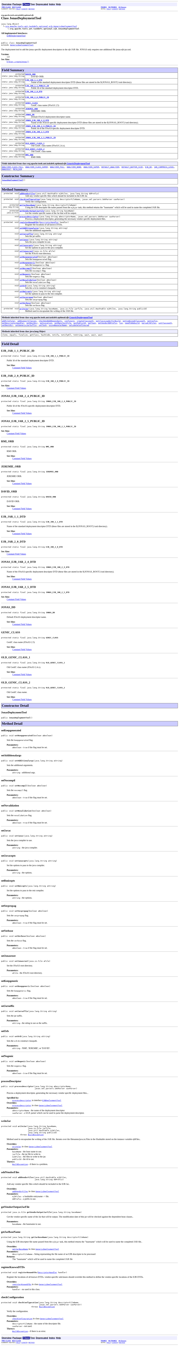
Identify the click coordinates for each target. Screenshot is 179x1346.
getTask (92, 323)
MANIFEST (6, 169)
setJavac (24, 240)
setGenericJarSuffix (25, 325)
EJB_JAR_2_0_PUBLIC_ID (37, 97)
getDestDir (32, 323)
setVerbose (25, 303)
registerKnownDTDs (29, 222)
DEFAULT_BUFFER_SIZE (132, 167)
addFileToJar (8, 321)
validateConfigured (79, 325)
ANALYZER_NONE (74, 167)
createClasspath (85, 321)
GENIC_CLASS (31, 103)
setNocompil (26, 268)
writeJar (24, 309)
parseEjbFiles (149, 323)
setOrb (23, 286)
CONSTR (24, 9)
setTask (43, 325)
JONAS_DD (29, 114)
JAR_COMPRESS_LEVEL (164, 167)
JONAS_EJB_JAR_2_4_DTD (37, 120)
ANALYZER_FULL (57, 167)
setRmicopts (26, 291)
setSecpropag (26, 297)
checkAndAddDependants (50, 321)
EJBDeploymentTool (16, 36)
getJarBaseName (27, 205)
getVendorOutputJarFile (32, 211)
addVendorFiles (27, 194)
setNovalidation (28, 280)
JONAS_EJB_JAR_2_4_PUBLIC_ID (40, 126)
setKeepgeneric (27, 263)
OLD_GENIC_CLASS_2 (34, 149)
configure (69, 321)
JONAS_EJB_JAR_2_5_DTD (37, 132)
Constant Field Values (22, 368)
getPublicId (79, 323)
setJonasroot (26, 251)
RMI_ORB (29, 155)
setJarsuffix (26, 234)
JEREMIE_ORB (31, 109)
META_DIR (17, 169)
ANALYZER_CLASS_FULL (12, 167)
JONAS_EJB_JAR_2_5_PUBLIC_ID (40, 138)
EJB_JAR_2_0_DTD (33, 91)
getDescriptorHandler (13, 323)
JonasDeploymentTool (12, 180)
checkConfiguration (30, 199)
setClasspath (165, 323)
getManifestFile (62, 323)
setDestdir (7, 325)
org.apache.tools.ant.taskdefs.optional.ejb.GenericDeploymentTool (41, 26)
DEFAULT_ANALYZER (110, 167)
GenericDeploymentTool (22, 45)
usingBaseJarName (58, 325)
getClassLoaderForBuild (108, 321)
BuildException (36, 1135)
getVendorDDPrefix (107, 323)
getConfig (152, 321)
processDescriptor (29, 217)
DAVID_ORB (30, 74)
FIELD (18, 9)
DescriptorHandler (49, 222)
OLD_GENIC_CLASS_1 (34, 143)
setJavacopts (26, 245)
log (121, 323)
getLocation (46, 323)
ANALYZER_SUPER (91, 167)
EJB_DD (148, 167)
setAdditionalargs (29, 228)
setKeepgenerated (28, 257)
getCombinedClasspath (134, 321)
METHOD (32, 9)
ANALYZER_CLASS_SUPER (36, 167)
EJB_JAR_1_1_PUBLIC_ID (37, 86)
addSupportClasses (26, 321)
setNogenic (25, 274)
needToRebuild (132, 323)
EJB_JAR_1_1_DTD (33, 80)
